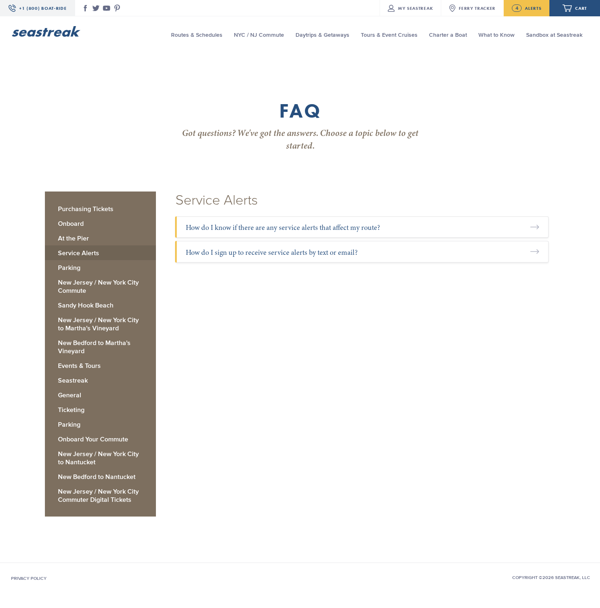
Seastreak (73, 380)
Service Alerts (78, 252)
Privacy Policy (29, 578)
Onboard (71, 223)
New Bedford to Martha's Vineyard (94, 346)
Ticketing (71, 409)
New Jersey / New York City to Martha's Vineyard (98, 324)
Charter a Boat (448, 35)
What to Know (496, 35)
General (69, 395)
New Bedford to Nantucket (97, 476)
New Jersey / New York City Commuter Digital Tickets (98, 495)
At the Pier (73, 238)
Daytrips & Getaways (322, 35)
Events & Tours (79, 365)
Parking (69, 267)
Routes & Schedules (196, 35)
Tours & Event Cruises (389, 35)
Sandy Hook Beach (85, 305)
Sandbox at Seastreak (554, 35)
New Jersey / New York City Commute (98, 286)
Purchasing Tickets (85, 208)
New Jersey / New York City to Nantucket (98, 457)
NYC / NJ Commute (259, 35)
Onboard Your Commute (93, 439)
